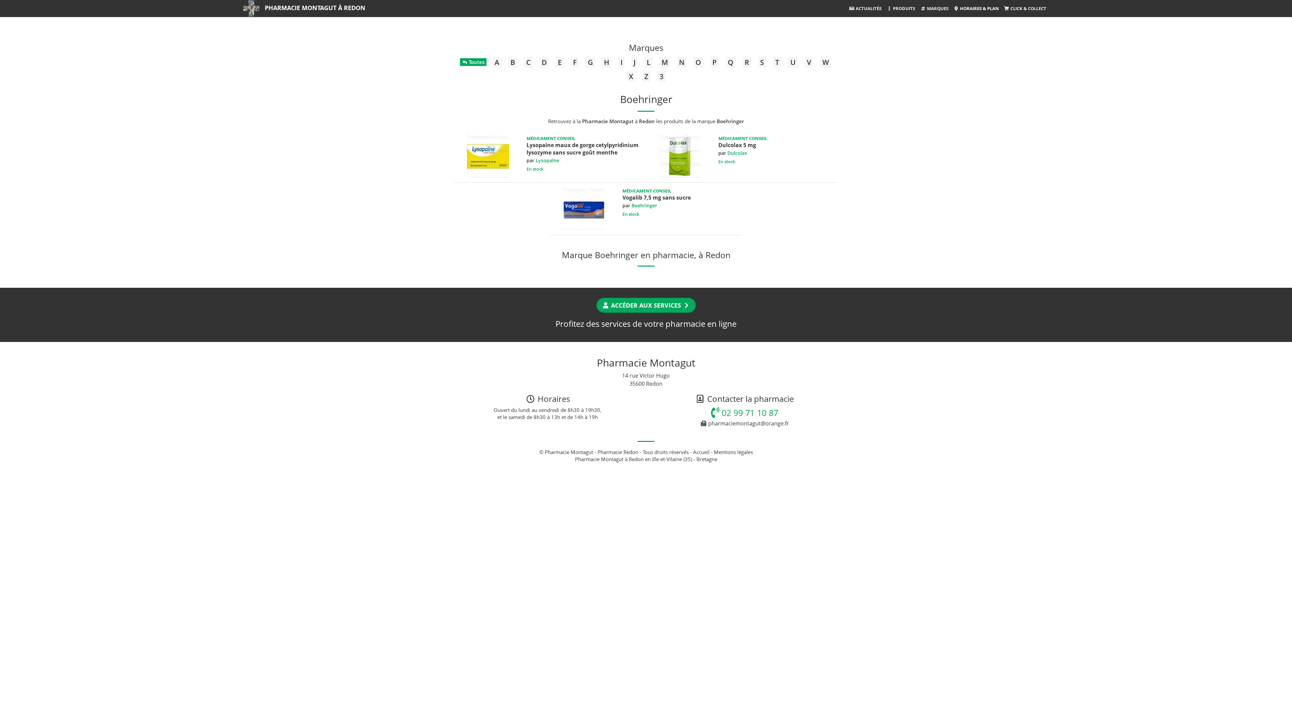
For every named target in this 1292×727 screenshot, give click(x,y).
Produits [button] (903, 8)
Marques (937, 8)
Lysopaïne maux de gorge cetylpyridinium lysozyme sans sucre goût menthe (583, 148)
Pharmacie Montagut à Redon (315, 8)
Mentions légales (733, 452)
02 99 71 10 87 (748, 412)
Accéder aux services (646, 305)
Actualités (868, 8)
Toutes (476, 62)
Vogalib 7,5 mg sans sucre (656, 197)
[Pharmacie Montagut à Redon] (251, 8)
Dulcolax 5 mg (737, 145)
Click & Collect (1027, 8)
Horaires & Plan (979, 8)
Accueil (701, 452)
